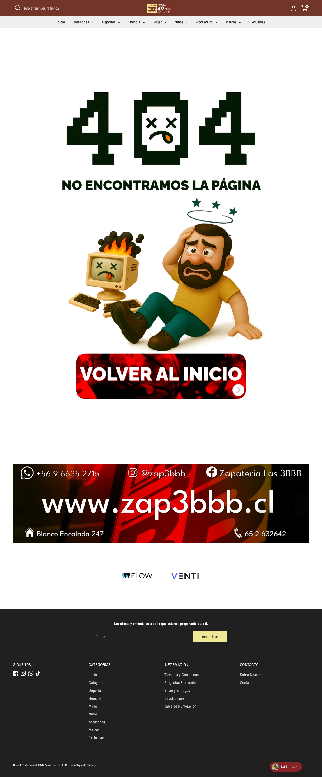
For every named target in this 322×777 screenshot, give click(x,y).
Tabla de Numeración (180, 706)
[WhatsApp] (30, 673)
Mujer (158, 22)
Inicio (61, 22)
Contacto (246, 682)
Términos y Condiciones (182, 674)
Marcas (231, 22)
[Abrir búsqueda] (17, 7)
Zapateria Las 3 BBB (56, 765)
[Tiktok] (38, 673)
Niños (179, 22)
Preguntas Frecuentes (180, 682)
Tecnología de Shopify (83, 765)
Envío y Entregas (177, 690)
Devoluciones (174, 698)
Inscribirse (210, 637)
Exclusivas (257, 22)
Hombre (135, 22)
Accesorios (205, 22)
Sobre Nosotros (251, 674)
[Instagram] (23, 673)
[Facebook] (15, 673)
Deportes (109, 22)
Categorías (81, 22)
